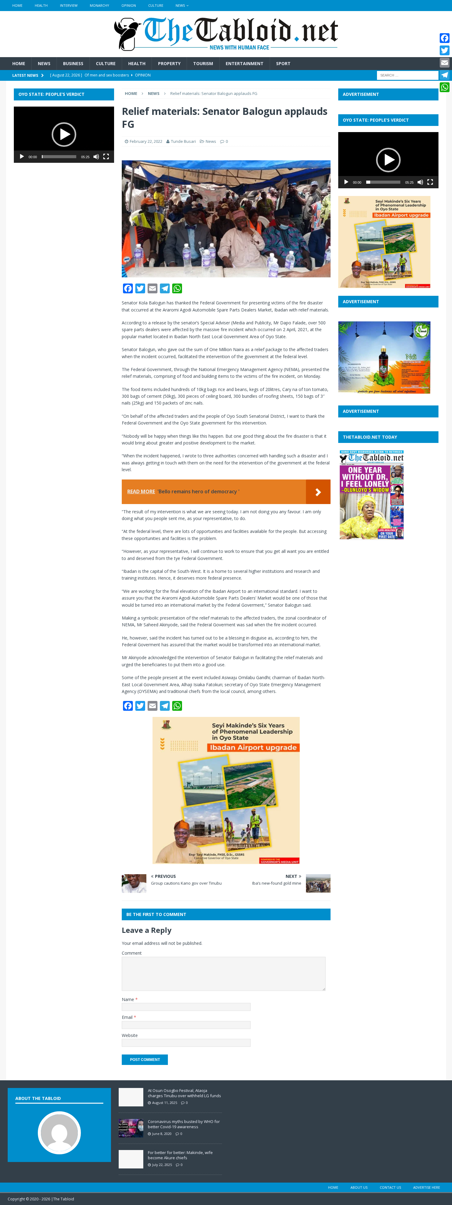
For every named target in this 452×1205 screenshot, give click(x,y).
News (180, 5)
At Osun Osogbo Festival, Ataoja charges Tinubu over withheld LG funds (184, 1093)
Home (17, 5)
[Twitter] (444, 50)
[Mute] (96, 157)
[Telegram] (444, 75)
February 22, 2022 (146, 141)
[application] (64, 135)
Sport (283, 63)
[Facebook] (444, 38)
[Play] (22, 157)
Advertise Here (426, 1187)
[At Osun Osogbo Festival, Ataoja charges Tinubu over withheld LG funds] (131, 1103)
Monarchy (99, 5)
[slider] (59, 156)
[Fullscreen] (106, 157)
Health (41, 5)
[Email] (444, 63)
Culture (155, 5)
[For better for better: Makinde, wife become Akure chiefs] (131, 1165)
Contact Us (390, 1187)
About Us (359, 1187)
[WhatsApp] (444, 87)
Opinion (128, 5)
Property (169, 63)
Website (130, 1035)
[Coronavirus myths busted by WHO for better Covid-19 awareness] (131, 1134)
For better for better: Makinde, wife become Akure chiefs (180, 1155)
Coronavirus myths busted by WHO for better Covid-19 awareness (184, 1124)
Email (128, 1017)
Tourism (203, 63)
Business (73, 63)
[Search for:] (407, 75)
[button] (64, 134)
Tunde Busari (183, 141)
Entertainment (245, 63)
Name (128, 999)
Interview (68, 5)
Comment (132, 953)
